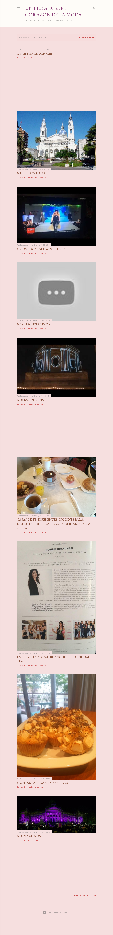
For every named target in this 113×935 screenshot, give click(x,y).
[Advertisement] (56, 85)
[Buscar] (94, 7)
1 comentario (32, 840)
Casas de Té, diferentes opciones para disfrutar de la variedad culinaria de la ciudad (53, 523)
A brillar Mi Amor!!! (34, 53)
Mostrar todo (86, 38)
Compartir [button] (21, 58)
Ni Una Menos (29, 836)
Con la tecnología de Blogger (58, 912)
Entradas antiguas (85, 895)
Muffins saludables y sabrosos (44, 783)
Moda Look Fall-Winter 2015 (41, 249)
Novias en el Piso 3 (33, 400)
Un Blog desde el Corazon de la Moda (53, 11)
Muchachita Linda (33, 324)
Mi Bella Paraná (31, 173)
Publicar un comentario (36, 58)
